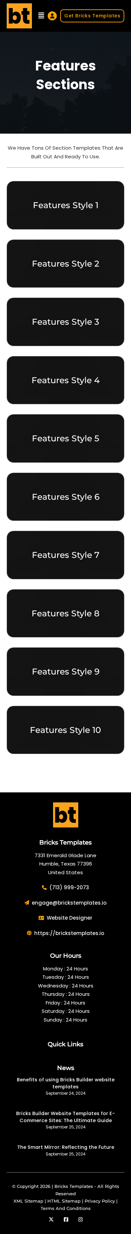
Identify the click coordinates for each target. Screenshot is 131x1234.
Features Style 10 (65, 730)
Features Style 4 (66, 380)
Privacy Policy (100, 1201)
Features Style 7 (65, 555)
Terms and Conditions (66, 1208)
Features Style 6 (65, 497)
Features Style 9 (65, 671)
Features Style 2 (65, 264)
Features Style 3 (65, 322)
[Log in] (52, 15)
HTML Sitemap (64, 1201)
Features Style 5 (65, 438)
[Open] (41, 15)
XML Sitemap (28, 1201)
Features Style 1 (65, 205)
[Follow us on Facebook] (66, 1219)
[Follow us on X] (51, 1219)
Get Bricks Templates (92, 15)
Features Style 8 (65, 613)
